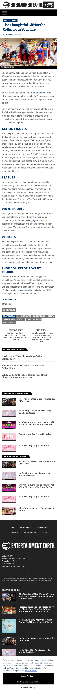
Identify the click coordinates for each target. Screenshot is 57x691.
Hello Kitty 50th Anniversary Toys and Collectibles (23, 366)
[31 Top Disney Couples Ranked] (9, 451)
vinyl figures (34, 220)
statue (4, 202)
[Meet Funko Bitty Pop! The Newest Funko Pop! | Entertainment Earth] (9, 633)
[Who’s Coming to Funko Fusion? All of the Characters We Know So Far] (9, 428)
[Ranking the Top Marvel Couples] (9, 440)
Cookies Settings (28, 688)
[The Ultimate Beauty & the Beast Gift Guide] (9, 514)
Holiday (50, 316)
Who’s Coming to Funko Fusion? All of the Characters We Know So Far (24, 376)
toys (29, 319)
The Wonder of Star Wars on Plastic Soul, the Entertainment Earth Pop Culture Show (36, 596)
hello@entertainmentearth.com (13, 558)
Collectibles (9, 310)
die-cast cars (15, 248)
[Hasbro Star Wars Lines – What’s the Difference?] (9, 405)
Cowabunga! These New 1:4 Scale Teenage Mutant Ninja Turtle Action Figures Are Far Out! (42, 337)
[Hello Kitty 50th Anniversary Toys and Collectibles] (9, 416)
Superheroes (42, 528)
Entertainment (30, 533)
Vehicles (37, 319)
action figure (29, 164)
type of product (26, 290)
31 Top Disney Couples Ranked (34, 446)
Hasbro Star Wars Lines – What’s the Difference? (22, 357)
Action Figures (24, 316)
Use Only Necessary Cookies (28, 682)
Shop (45, 533)
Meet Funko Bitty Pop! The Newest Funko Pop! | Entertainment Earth (35, 621)
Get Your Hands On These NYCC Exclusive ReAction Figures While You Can (15, 336)
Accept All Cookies (28, 676)
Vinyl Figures (9, 322)
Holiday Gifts (9, 319)
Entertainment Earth (42, 93)
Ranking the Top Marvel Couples (35, 434)
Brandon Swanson (13, 35)
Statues (20, 319)
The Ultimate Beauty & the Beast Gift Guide (36, 509)
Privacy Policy (31, 671)
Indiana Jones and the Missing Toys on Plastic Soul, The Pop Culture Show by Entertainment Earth (37, 609)
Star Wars (14, 533)
